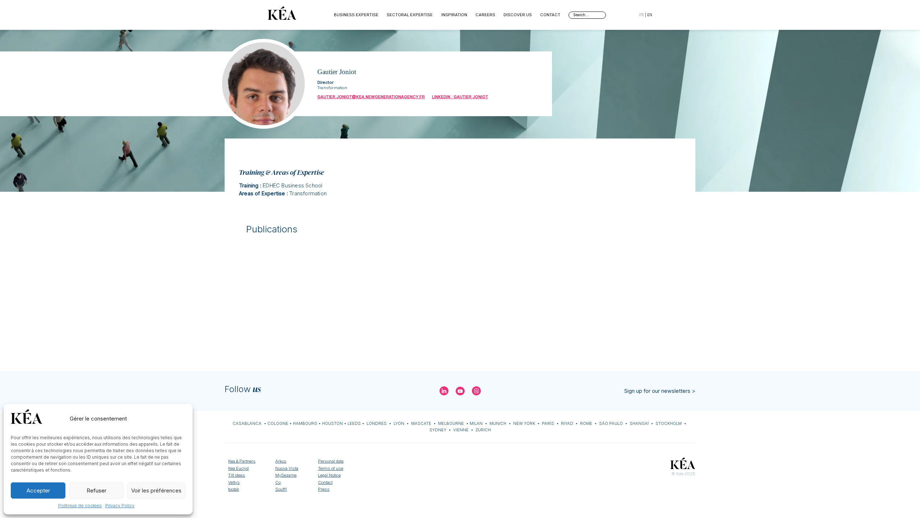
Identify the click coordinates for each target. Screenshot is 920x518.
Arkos (280, 461)
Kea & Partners (242, 461)
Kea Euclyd (238, 468)
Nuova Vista (286, 468)
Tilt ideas (236, 475)
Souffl (281, 489)
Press (324, 489)
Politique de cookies (80, 505)
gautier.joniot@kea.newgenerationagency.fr (371, 96)
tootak (233, 489)
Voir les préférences (156, 490)
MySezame (285, 475)
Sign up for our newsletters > (659, 391)
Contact (550, 14)
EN (649, 15)
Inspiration (454, 14)
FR (641, 15)
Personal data (331, 461)
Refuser (96, 490)
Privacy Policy (119, 505)
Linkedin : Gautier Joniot (460, 96)
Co (278, 482)
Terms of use (330, 468)
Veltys (234, 482)
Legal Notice (329, 475)
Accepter (38, 490)
